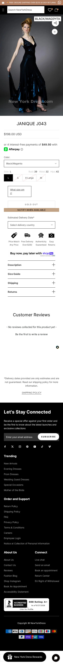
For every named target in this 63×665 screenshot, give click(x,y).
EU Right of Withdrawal (47, 581)
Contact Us (10, 565)
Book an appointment (46, 570)
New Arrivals (10, 463)
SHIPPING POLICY (31, 392)
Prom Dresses (11, 474)
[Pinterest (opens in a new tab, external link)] (27, 446)
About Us (9, 559)
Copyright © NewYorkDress (31, 623)
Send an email (42, 565)
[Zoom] (55, 32)
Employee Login (12, 538)
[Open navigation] (3, 10)
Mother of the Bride (14, 490)
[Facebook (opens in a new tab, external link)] (5, 446)
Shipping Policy (12, 511)
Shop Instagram (12, 581)
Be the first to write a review (31, 334)
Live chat (40, 559)
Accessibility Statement (16, 591)
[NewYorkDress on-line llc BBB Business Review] (26, 600)
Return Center (42, 575)
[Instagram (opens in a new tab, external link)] (20, 446)
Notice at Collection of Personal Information (27, 543)
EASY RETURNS (49, 2)
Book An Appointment (15, 586)
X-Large (29, 177)
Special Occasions (13, 484)
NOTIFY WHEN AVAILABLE (31, 210)
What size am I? (17, 191)
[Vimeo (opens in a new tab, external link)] (49, 446)
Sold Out (31, 204)
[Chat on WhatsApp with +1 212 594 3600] (59, 2)
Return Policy (11, 506)
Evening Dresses (12, 468)
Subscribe (48, 436)
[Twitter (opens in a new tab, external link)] (12, 446)
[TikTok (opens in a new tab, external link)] (42, 446)
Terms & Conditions (14, 527)
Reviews (8, 570)
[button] (31, 334)
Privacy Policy (11, 522)
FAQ (6, 516)
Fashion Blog (10, 575)
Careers (8, 532)
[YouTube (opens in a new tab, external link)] (35, 446)
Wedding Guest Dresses (16, 479)
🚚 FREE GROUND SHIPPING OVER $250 (23, 2)
